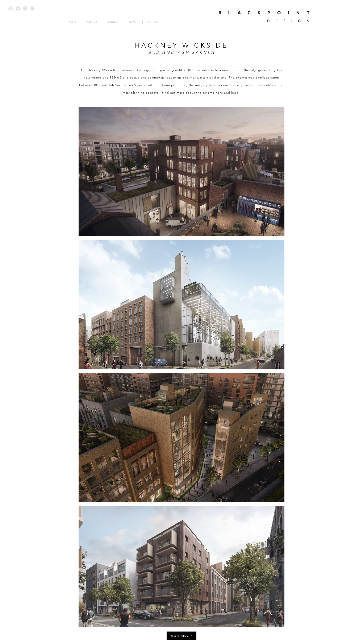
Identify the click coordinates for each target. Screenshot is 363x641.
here (219, 93)
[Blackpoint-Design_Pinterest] (32, 8)
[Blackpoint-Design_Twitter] (18, 8)
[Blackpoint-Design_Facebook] (10, 8)
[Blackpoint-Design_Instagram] (25, 8)
